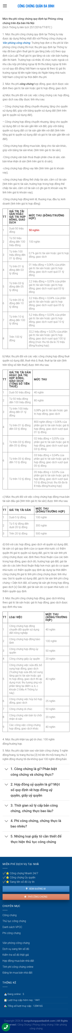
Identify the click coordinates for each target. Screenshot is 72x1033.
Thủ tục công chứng (14, 921)
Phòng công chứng (43, 1024)
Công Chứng (24, 1024)
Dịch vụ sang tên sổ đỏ (16, 949)
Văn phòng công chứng (16, 42)
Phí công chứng (37, 896)
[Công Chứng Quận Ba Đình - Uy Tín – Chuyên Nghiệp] (36, 6)
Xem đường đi (37, 888)
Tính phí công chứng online (18, 966)
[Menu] (5, 5)
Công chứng (10, 915)
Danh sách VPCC (12, 927)
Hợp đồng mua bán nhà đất (18, 960)
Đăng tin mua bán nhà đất (17, 972)
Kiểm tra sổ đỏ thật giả (16, 954)
